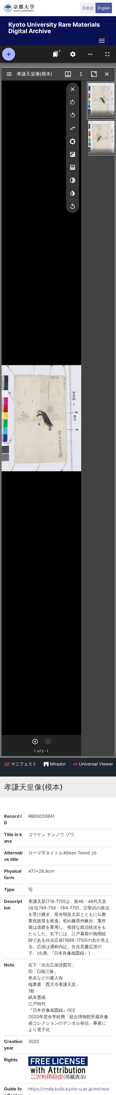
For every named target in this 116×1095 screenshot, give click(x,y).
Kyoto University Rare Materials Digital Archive (54, 27)
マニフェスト (23, 764)
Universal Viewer (95, 764)
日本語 (88, 8)
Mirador (57, 764)
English (104, 8)
